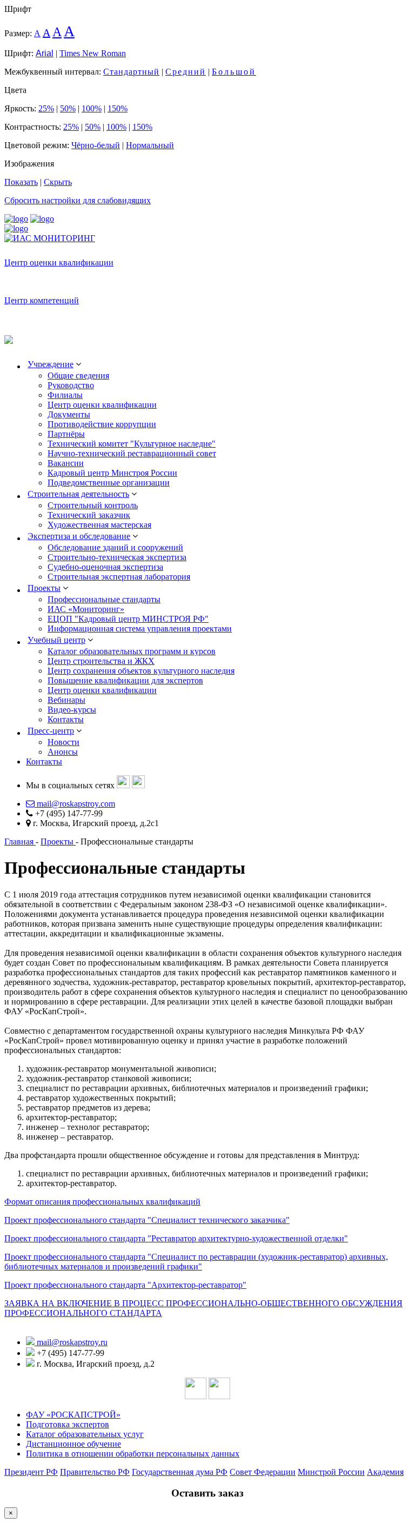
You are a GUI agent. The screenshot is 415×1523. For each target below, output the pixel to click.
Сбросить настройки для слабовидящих (77, 200)
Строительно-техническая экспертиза (117, 557)
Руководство (71, 385)
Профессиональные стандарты (104, 599)
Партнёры (66, 433)
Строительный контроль (93, 505)
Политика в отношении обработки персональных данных (132, 1453)
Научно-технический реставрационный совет (132, 453)
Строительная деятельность (78, 493)
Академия (385, 1472)
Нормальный (150, 145)
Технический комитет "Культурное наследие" (132, 443)
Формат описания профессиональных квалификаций (102, 1201)
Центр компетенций (41, 300)
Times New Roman (92, 53)
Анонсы (63, 751)
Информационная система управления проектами (140, 628)
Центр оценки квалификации (58, 262)
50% (68, 108)
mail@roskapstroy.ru (71, 1342)
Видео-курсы (72, 709)
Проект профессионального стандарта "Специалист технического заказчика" (147, 1220)
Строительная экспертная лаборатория (119, 576)
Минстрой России (331, 1472)
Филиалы (65, 395)
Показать (21, 182)
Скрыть (58, 182)
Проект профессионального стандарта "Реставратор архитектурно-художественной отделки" (176, 1238)
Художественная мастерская (99, 524)
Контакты (66, 719)
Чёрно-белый (95, 145)
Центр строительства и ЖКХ (101, 661)
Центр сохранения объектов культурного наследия (141, 670)
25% (46, 108)
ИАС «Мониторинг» (86, 609)
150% (118, 108)
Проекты (44, 588)
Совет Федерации (263, 1472)
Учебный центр (56, 639)
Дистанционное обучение (73, 1443)
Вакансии (66, 463)
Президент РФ (31, 1472)
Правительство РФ (95, 1472)
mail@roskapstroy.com (75, 803)
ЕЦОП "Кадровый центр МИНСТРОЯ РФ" (128, 618)
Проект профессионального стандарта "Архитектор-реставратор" (125, 1284)
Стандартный (131, 71)
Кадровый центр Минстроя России (112, 472)
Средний (185, 71)
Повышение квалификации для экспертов (125, 680)
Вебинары (66, 699)
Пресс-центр (51, 730)
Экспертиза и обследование (79, 536)
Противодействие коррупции (102, 424)
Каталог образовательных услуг (85, 1434)
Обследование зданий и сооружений (115, 547)
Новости (63, 742)
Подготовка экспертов (67, 1424)
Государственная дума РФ (179, 1472)
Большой (234, 71)
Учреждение (50, 364)
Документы (69, 414)
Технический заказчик (89, 515)
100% (92, 108)
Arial (44, 53)
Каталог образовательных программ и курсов (132, 651)
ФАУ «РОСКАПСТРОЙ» (73, 1414)
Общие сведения (78, 375)
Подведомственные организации (109, 482)
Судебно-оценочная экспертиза (105, 566)
